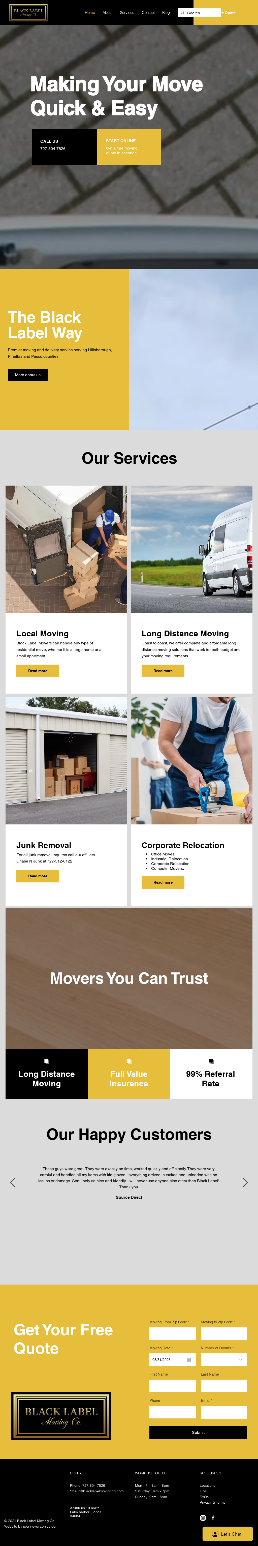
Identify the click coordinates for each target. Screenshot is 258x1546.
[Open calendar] (189, 1360)
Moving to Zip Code (217, 1322)
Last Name (210, 1374)
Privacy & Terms (212, 1502)
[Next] (245, 1182)
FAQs (204, 1497)
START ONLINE (121, 140)
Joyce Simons (129, 1206)
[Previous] (12, 1182)
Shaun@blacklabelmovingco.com (97, 1491)
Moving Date (162, 1348)
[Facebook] (213, 1518)
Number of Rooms (216, 1348)
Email (205, 1400)
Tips (203, 1491)
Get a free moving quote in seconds (122, 150)
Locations (207, 1485)
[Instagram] (203, 1518)
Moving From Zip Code (168, 1322)
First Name (158, 1374)
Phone (154, 1400)
